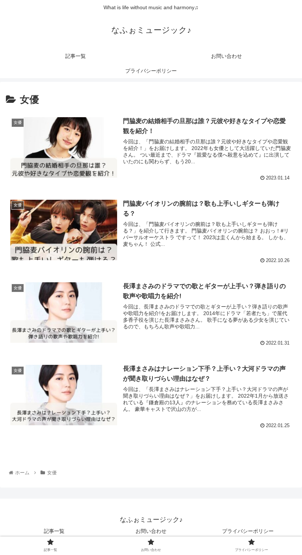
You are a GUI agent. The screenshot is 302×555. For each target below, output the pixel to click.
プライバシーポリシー (248, 531)
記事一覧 (54, 531)
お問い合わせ (151, 531)
